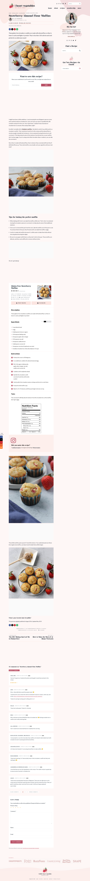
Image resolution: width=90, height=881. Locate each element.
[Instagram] (57, 4)
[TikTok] (65, 3)
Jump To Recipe (14, 23)
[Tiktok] (76, 40)
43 (41, 630)
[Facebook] (61, 4)
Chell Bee (13, 675)
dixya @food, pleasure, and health (20, 735)
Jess (11, 689)
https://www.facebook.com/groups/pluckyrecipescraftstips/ (28, 696)
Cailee (12, 778)
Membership (71, 8)
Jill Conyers (13, 726)
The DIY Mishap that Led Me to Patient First (19, 637)
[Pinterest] (59, 4)
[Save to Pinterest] (15, 29)
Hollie (12, 705)
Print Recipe (22, 303)
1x (44, 321)
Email (11, 834)
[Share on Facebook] (10, 29)
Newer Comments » (33, 791)
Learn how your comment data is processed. (31, 848)
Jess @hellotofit (15, 746)
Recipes (62, 8)
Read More (71, 36)
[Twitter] (63, 4)
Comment (13, 811)
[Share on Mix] (1, 447)
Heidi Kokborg (14, 755)
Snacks (35, 630)
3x (50, 321)
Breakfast (24, 630)
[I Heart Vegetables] (22, 6)
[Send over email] (17, 29)
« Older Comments (14, 791)
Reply (29, 675)
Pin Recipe (42, 303)
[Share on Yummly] (1, 445)
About (56, 8)
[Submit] (80, 3)
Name (12, 827)
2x (47, 321)
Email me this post (25, 23)
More (79, 8)
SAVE (46, 85)
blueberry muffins (27, 129)
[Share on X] (12, 29)
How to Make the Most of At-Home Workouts (43, 637)
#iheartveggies (36, 447)
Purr (47, 875)
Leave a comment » (14, 670)
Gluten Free (30, 630)
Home (50, 8)
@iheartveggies (16, 447)
